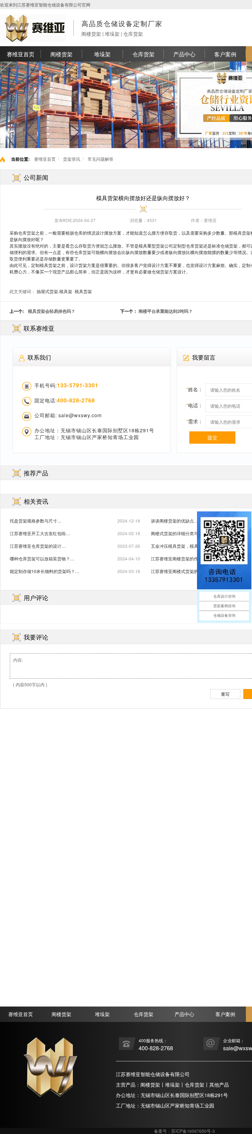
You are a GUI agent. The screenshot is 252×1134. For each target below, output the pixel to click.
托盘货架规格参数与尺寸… (35, 521)
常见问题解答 (100, 159)
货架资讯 (71, 159)
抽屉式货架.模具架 (54, 291)
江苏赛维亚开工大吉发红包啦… (40, 533)
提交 (212, 437)
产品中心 (184, 54)
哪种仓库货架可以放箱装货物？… (42, 558)
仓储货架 (160, 271)
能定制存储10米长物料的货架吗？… (44, 571)
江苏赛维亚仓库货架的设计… (38, 546)
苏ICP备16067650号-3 (193, 1131)
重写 (225, 694)
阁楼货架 (61, 54)
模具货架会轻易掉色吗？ (51, 311)
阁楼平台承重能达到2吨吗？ (166, 311)
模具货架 (83, 291)
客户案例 (225, 54)
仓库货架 (143, 54)
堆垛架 (102, 54)
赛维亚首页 (20, 54)
